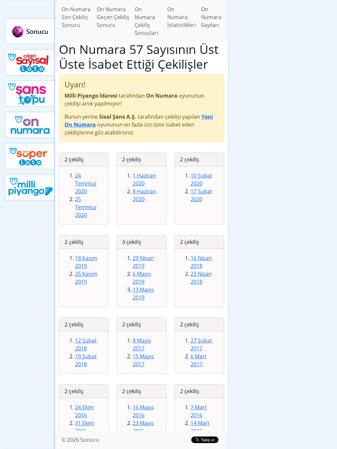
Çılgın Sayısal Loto (30, 62)
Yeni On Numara (30, 125)
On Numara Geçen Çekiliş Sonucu (113, 17)
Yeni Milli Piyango (30, 187)
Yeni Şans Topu (30, 94)
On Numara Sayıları (211, 17)
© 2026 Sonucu (80, 439)
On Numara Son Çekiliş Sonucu (76, 17)
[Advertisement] (282, 46)
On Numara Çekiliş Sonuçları (146, 21)
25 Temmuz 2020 (85, 207)
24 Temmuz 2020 (85, 183)
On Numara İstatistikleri (181, 17)
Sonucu (30, 31)
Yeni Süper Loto (30, 156)
